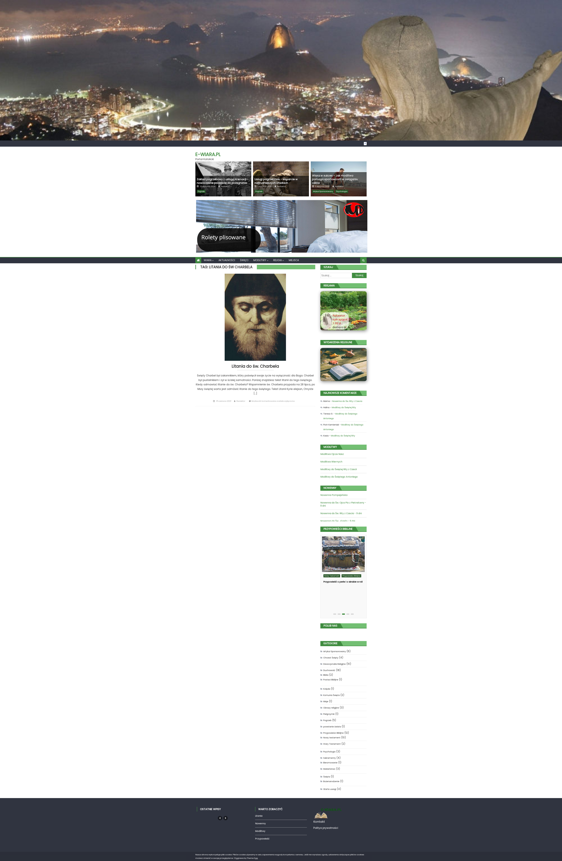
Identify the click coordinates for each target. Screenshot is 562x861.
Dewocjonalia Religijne (334, 664)
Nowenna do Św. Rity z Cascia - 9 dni (341, 513)
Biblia (325, 675)
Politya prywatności (325, 828)
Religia (277, 260)
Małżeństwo (329, 768)
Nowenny (260, 823)
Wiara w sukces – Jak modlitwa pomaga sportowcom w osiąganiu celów (335, 179)
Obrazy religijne (331, 707)
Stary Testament (331, 597)
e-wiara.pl (208, 154)
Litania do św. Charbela (255, 366)
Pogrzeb (201, 191)
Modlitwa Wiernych (331, 461)
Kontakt (319, 822)
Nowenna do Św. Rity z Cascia (347, 401)
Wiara (207, 260)
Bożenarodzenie (331, 781)
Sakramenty (329, 758)
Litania (258, 816)
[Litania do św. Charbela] (255, 317)
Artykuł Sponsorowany (323, 191)
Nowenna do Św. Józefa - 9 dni (337, 521)
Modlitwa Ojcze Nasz (332, 454)
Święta (326, 776)
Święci (244, 260)
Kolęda (326, 688)
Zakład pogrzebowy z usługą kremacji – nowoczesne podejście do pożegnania (223, 181)
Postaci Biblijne (330, 679)
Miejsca (294, 260)
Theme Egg (252, 858)
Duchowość (329, 592)
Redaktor (225, 186)
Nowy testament (345, 592)
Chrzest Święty (330, 657)
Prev (220, 818)
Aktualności (227, 260)
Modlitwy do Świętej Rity (344, 407)
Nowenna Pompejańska (333, 495)
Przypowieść (262, 838)
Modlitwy (259, 260)
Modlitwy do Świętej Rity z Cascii (338, 469)
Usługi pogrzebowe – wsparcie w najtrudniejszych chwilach (276, 181)
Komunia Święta (331, 695)
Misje (325, 701)
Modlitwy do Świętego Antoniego (339, 476)
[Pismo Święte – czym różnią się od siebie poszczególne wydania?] (343, 562)
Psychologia (341, 191)
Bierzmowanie (330, 762)
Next (225, 818)
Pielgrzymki (329, 714)
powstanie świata (332, 726)
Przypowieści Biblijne (333, 732)
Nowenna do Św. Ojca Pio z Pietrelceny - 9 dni (343, 504)
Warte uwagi (329, 789)
